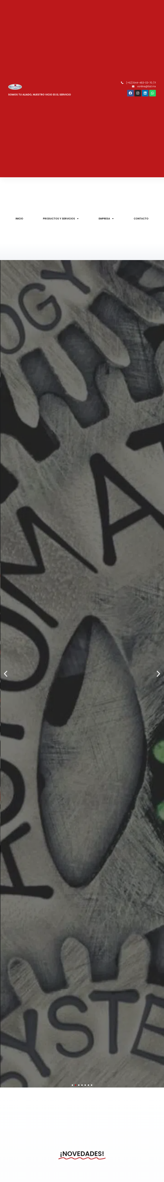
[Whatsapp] (152, 93)
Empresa (104, 218)
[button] (6, 674)
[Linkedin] (145, 93)
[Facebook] (130, 93)
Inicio (19, 218)
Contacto (141, 218)
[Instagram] (138, 93)
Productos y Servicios (59, 218)
